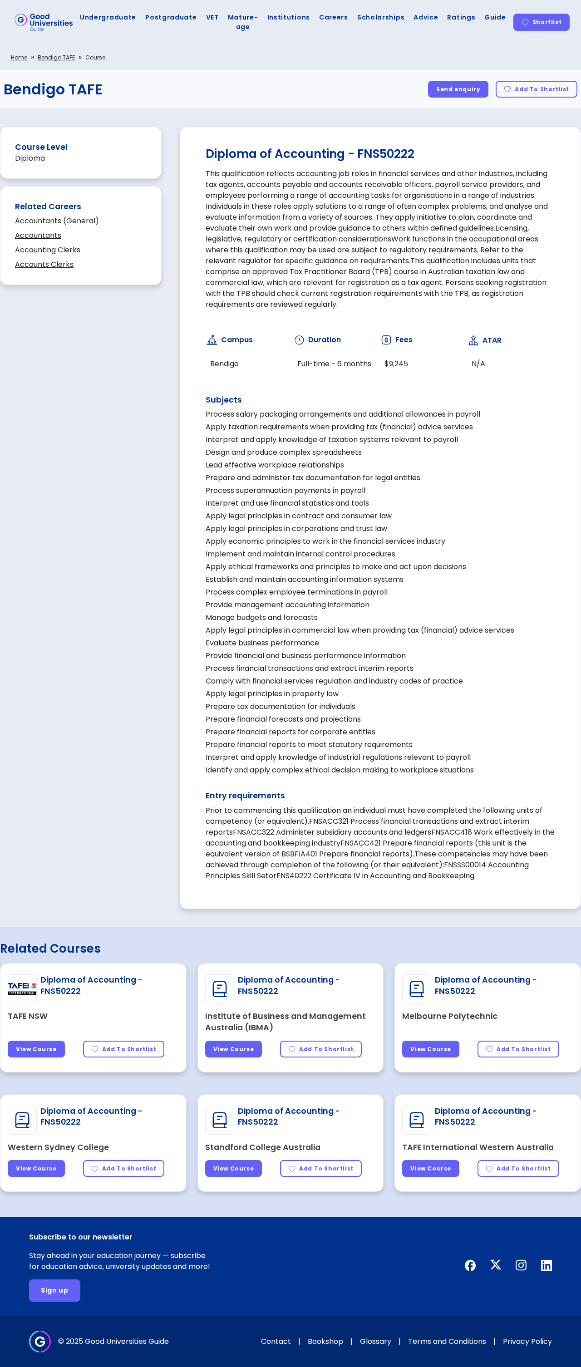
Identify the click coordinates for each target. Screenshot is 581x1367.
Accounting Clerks (47, 250)
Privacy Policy (527, 1341)
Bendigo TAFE (56, 57)
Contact (276, 1341)
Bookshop (325, 1341)
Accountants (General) (57, 221)
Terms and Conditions (447, 1341)
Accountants (38, 235)
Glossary (375, 1341)
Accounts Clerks (44, 264)
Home (19, 57)
